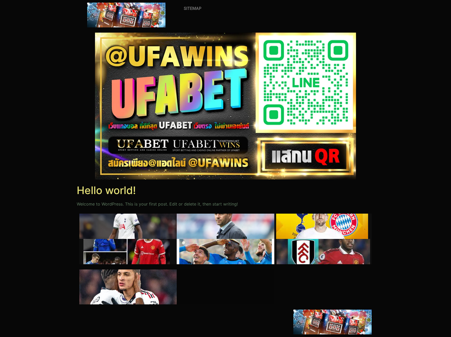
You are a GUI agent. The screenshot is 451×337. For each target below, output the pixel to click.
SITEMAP (192, 8)
